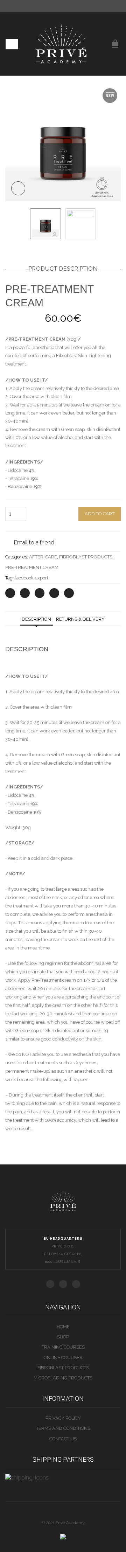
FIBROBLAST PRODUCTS (85, 556)
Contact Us (63, 1438)
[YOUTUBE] (63, 1284)
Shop (63, 1336)
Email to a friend (34, 542)
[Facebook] (25, 593)
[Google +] (54, 593)
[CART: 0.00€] (115, 39)
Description (36, 619)
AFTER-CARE (43, 556)
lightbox (18, 188)
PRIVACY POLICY (63, 1418)
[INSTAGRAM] (76, 1284)
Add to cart (99, 513)
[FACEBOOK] (50, 1284)
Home (63, 1326)
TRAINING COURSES (63, 1347)
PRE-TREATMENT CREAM (31, 567)
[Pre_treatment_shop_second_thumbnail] (80, 223)
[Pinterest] (39, 593)
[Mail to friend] (69, 593)
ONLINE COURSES (63, 1357)
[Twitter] (10, 593)
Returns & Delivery (80, 619)
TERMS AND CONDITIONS (63, 1428)
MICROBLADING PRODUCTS (63, 1377)
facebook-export (31, 577)
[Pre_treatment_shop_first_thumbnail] (63, 143)
